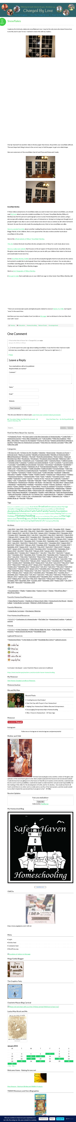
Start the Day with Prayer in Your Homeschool (41, 703)
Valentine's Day (57, 496)
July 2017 (44, 553)
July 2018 (20, 551)
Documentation (14, 591)
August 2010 (16, 578)
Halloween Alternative (39, 513)
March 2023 (69, 535)
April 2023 (60, 535)
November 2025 (59, 529)
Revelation (49, 490)
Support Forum (42, 591)
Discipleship (58, 465)
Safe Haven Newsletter (20, 492)
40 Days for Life (14, 453)
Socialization (33, 492)
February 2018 (38, 551)
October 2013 (12, 567)
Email (11, 394)
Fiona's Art (12, 470)
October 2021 (41, 541)
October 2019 (65, 545)
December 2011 (39, 572)
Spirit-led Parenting (15, 494)
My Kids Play (48, 482)
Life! (15, 480)
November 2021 (30, 541)
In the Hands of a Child (29, 640)
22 (59, 1059)
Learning (65, 478)
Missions (70, 480)
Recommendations (39, 488)
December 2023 (54, 533)
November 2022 (48, 537)
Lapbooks (57, 478)
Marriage (31, 480)
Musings (31, 482)
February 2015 (35, 561)
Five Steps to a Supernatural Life (27, 470)
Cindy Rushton (56, 629)
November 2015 (12, 559)
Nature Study (42, 325)
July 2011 (33, 574)
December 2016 (17, 555)
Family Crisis (11, 468)
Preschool (59, 486)
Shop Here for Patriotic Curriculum (52, 442)
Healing (18, 474)
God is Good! (37, 472)
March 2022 (51, 539)
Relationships (50, 488)
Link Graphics (47, 438)
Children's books (67, 461)
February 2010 (61, 578)
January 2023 (24, 537)
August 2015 (47, 559)
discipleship (13, 511)
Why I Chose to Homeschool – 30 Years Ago (40, 713)
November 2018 (40, 549)
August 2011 (24, 574)
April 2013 (68, 567)
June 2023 (43, 535)
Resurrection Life (38, 490)
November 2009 (24, 580)
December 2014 (57, 561)
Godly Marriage (48, 472)
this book (14, 214)
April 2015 (15, 561)
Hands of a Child (58, 309)
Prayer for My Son (44, 440)
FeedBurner (45, 804)
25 (21, 1061)
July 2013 (44, 567)
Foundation (43, 470)
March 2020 (20, 545)
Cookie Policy (66, 436)
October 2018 (52, 549)
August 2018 (11, 551)
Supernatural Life (50, 494)
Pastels (45, 484)
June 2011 (41, 574)
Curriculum (12, 465)
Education (22, 325)
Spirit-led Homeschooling (65, 492)
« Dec (9, 1066)
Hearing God (51, 474)
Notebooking (22, 484)
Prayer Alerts (35, 486)
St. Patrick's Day (37, 494)
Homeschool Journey (14, 438)
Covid (51, 463)
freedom (11, 513)
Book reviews (58, 457)
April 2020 (10, 545)
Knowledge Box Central (46, 640)
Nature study (11, 518)
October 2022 (59, 537)
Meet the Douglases (20, 15)
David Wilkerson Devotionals (26, 465)
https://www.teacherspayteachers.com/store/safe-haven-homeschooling (31, 672)
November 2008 (29, 582)
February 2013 (23, 569)
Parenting (38, 484)
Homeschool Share (15, 640)
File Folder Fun (43, 619)
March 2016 (42, 557)
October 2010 (58, 576)
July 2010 (26, 578)
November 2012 (57, 569)
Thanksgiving (69, 494)
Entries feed (12, 942)
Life (60, 516)
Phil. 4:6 (66, 484)
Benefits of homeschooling (41, 455)
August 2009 (59, 580)
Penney (12, 325)
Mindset (63, 480)
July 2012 (38, 570)
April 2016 (32, 557)
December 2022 (35, 537)
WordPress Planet (13, 593)
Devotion (41, 465)
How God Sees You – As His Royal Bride (59, 419)
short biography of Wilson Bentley (24, 271)
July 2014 (49, 563)
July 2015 (56, 559)
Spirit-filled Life (50, 492)
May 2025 (32, 531)
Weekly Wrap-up (12, 498)
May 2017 (51, 553)
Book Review (34, 507)
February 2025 (60, 531)
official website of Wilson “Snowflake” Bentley (29, 239)
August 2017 (35, 553)
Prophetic (67, 486)
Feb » (13, 1066)
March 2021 (33, 543)
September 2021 (53, 541)
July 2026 (12, 529)
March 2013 (13, 569)
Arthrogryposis (12, 455)
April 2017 (60, 553)
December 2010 (34, 576)
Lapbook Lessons (60, 640)
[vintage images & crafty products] (14, 998)
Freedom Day (60, 470)
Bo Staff (33, 457)
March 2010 (51, 578)
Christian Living (14, 463)
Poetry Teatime (19, 486)
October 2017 (24, 553)
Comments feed (13, 946)
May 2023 (51, 535)
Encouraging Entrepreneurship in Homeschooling (42, 709)
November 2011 (51, 572)
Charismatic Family (42, 461)
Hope (37, 476)
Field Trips (69, 468)
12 (31, 1056)
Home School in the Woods (24, 631)
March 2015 (25, 561)
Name (11, 387)
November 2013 (61, 565)
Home (9, 15)
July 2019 (33, 547)
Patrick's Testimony (56, 484)
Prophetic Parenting (14, 488)
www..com (40, 887)
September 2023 (25, 535)
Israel (24, 478)
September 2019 (12, 547)
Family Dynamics (22, 468)
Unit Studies (47, 496)
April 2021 (24, 543)
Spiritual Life (27, 494)
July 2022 (26, 539)
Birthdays (25, 457)
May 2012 (54, 570)
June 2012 (46, 570)
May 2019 (41, 547)
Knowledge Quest (40, 631)
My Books (38, 482)
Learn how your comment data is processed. (46, 415)
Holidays (70, 474)
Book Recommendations (45, 457)
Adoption (42, 453)
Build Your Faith (65, 459)
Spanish (41, 492)
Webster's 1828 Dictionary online (42, 603)
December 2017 (61, 551)
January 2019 (16, 549)
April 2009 (19, 582)
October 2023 (13, 535)
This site (10, 244)
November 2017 (12, 553)
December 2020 (54, 543)
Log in (10, 939)
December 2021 (17, 541)
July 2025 (15, 531)
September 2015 (36, 559)
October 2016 (41, 555)
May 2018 (28, 551)
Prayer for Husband (48, 486)
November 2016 (30, 555)
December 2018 (28, 549)
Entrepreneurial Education (49, 467)
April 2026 (36, 529)
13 (40, 1056)
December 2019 (42, 545)
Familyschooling (46, 468)
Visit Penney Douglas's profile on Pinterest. (21, 680)
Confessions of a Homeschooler (26, 619)
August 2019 (24, 547)
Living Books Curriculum (21, 603)
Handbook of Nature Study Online (37, 601)
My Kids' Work (58, 482)
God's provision (21, 513)
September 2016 (53, 555)
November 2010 (46, 576)
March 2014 (16, 565)
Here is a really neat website (16, 249)
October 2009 (36, 580)
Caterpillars (11, 509)
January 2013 (34, 569)
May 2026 (28, 529)
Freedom (52, 470)
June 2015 (64, 559)
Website (11, 401)
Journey (30, 478)
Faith (61, 467)
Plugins (22, 591)
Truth (18, 496)
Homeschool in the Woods (57, 601)
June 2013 (52, 567)
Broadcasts (26, 459)
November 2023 (66, 533)
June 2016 (15, 557)
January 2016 (62, 557)
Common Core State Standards (38, 463)
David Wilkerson (51, 509)
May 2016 (24, 557)
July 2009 (68, 580)
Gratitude (58, 472)
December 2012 (45, 569)
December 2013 (49, 565)
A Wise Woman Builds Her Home (40, 629)
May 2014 (65, 563)
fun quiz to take (14, 276)
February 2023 (13, 537)
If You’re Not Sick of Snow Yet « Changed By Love (24, 340)
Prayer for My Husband (59, 15)
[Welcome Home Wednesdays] (40, 1082)
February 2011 (12, 576)
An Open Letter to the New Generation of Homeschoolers (42, 436)
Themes (51, 591)
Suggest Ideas (31, 591)
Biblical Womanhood (14, 457)
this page (43, 316)
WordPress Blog (60, 591)
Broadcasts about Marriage (49, 459)
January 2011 (23, 576)
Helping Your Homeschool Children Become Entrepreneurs (45, 706)
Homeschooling (32, 325)
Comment (12, 372)
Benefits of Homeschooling (60, 455)
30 (69, 1061)
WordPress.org (13, 949)
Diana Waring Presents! (16, 601)
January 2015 (46, 561)
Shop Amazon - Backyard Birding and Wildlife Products (25, 1086)
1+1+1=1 (12, 619)
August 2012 (29, 570)
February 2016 (52, 557)
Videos (66, 496)
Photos (9, 486)
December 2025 (47, 529)
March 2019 (58, 547)
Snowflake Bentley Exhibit (20, 259)
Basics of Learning (25, 455)
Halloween (30, 513)
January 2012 (28, 572)
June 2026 (20, 529)
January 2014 (37, 565)
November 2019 (54, 545)
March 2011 (67, 574)
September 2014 (28, 563)
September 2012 (17, 570)
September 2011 (12, 574)
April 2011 (57, 574)
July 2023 (35, 535)
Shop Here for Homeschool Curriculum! (27, 442)
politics (29, 518)
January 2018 (49, 551)
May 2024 (33, 533)
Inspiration (17, 478)
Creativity (58, 463)
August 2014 (40, 563)
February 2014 (27, 565)
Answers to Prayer (63, 453)
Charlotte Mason (55, 461)
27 (40, 1061)
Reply (11, 355)
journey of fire (49, 516)
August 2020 (65, 543)
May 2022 (42, 539)
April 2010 (42, 578)
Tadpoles (60, 494)
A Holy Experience (22, 629)
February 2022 (61, 539)
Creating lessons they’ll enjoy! (36, 700)
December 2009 (12, 580)
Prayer (27, 486)
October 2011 (63, 572)
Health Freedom (40, 474)
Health (31, 474)
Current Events (68, 463)
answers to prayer (25, 506)
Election (24, 467)
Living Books (22, 480)
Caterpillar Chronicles (14, 461)
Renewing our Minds (25, 490)
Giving (29, 472)
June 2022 (33, 539)
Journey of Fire (39, 478)
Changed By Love (28, 461)
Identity (48, 476)
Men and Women (53, 480)
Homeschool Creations (57, 619)
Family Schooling (34, 468)
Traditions (12, 496)
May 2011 (49, 574)
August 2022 (16, 539)
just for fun (49, 478)
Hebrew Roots (61, 474)
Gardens (14, 472)
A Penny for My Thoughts (29, 453)
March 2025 (49, 531)
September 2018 (63, 549)
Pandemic (31, 484)
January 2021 (43, 543)
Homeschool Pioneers (16, 476)
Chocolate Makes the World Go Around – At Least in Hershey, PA (22, 420)
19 (31, 1059)
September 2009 (48, 580)
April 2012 (62, 570)
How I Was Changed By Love (39, 15)
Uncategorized (53, 325)
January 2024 (43, 533)
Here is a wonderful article (15, 229)
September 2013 (23, 567)
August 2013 (35, 567)
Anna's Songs (51, 453)
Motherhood (13, 482)
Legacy (9, 480)
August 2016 (64, 555)
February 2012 (17, 572)
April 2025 (40, 531)
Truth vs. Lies (26, 496)
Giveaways (22, 472)
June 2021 (15, 543)
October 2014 (17, 563)
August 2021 (64, 541)
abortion (17, 507)
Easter (9, 467)
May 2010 (33, 578)
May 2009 (10, 582)
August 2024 (16, 533)
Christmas (23, 463)
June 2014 (57, 563)
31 (12, 1064)
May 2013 (60, 567)
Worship (22, 498)
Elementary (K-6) (33, 467)
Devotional (49, 465)
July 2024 (26, 533)
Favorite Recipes (58, 468)
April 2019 (49, 547)
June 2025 (23, 531)
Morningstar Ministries (33, 611)
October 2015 (24, 559)
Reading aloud (26, 488)
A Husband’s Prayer (15, 436)
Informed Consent (59, 476)
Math (45, 480)
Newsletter (12, 484)
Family (66, 467)
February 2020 (30, 545)
